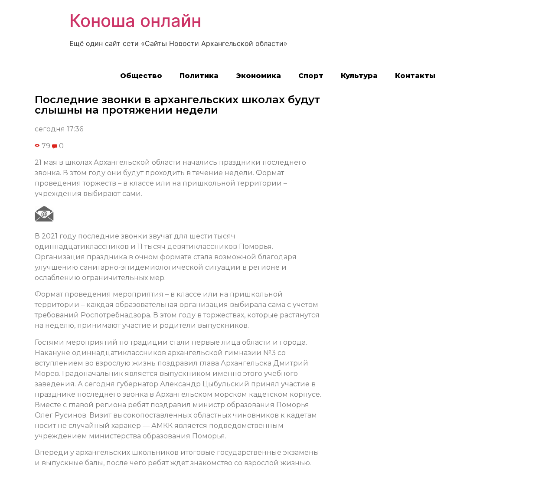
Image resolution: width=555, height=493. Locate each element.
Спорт (310, 76)
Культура (359, 76)
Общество (141, 76)
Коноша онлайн (135, 20)
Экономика (258, 76)
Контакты (415, 76)
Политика (199, 76)
